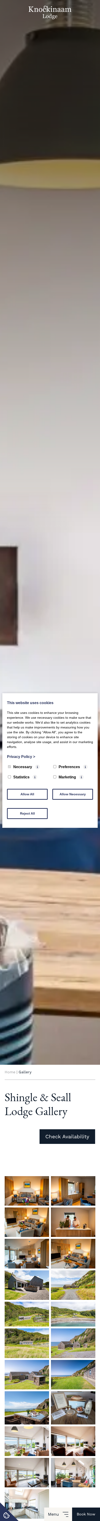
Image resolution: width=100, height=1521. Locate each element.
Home (10, 1072)
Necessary (22, 767)
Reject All (27, 813)
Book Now (86, 1514)
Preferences (69, 767)
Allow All (27, 794)
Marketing (67, 777)
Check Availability (67, 1136)
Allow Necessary (73, 794)
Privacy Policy (21, 757)
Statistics (21, 777)
